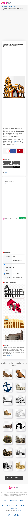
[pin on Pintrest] (10, 370)
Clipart (10, 6)
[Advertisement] (14, 27)
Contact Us (9, 355)
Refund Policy (13, 508)
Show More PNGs (13, 478)
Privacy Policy (15, 506)
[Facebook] (13, 151)
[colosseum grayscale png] (20, 413)
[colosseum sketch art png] (7, 399)
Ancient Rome (16, 161)
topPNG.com (18, 510)
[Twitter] (9, 515)
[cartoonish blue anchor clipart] (7, 386)
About (5, 500)
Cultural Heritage (8, 166)
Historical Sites (16, 164)
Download (23, 218)
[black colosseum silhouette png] (7, 426)
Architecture (7, 161)
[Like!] (8, 151)
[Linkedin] (18, 515)
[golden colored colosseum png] (20, 465)
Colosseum (7, 164)
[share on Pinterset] (20, 151)
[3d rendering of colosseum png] (20, 439)
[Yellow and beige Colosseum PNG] (14, 322)
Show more (16, 166)
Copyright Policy (13, 500)
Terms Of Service (6, 506)
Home (5, 6)
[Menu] (25, 2)
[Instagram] (15, 515)
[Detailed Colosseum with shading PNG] (14, 335)
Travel (15, 6)
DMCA (23, 506)
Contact (21, 500)
